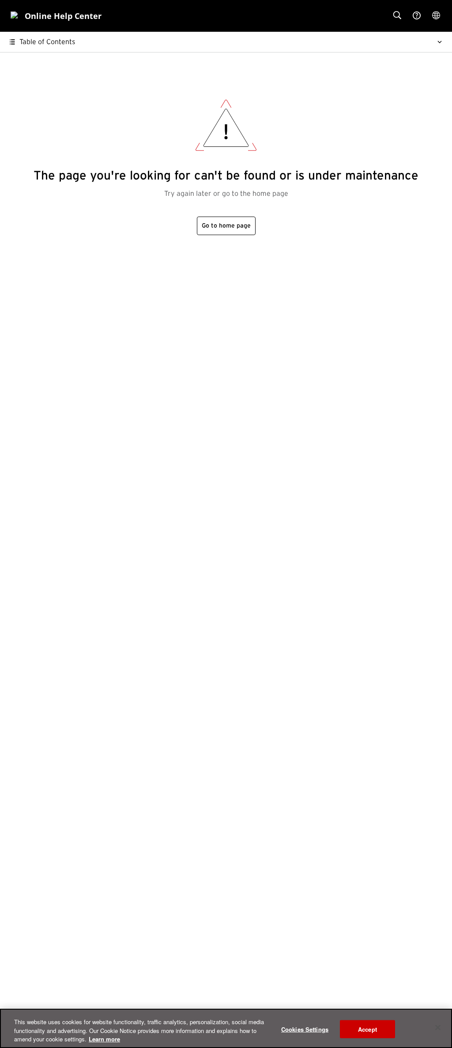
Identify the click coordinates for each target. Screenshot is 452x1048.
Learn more (104, 1039)
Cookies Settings (304, 1029)
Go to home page (226, 226)
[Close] (438, 1027)
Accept (367, 1029)
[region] (226, 1028)
